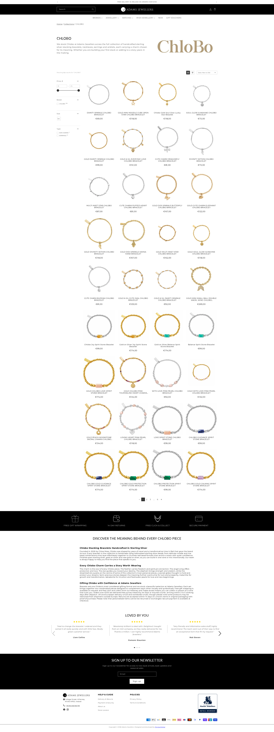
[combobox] (76, 9)
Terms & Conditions (138, 703)
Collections (69, 24)
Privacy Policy (135, 699)
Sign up (137, 681)
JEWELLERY (111, 18)
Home (59, 24)
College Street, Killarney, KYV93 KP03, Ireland (75, 700)
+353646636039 (73, 706)
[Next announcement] (216, 2)
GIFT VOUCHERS (173, 18)
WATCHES (126, 18)
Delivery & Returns (105, 699)
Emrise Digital (160, 727)
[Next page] (161, 499)
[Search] (92, 9)
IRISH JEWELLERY (144, 18)
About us (101, 706)
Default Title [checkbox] (59, 119)
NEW (160, 18)
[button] (215, 9)
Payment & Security (106, 703)
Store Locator (103, 710)
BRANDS (97, 18)
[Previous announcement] (57, 2)
